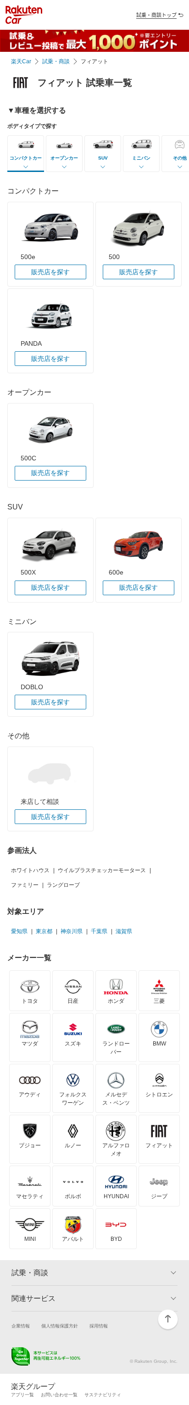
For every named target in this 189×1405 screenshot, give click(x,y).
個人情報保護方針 (59, 1325)
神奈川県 (72, 931)
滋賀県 (124, 931)
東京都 (44, 931)
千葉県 (99, 931)
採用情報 (98, 1325)
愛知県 (19, 931)
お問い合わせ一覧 (59, 1394)
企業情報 (20, 1325)
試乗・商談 (56, 61)
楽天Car (21, 61)
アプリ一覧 (22, 1394)
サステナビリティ (102, 1394)
